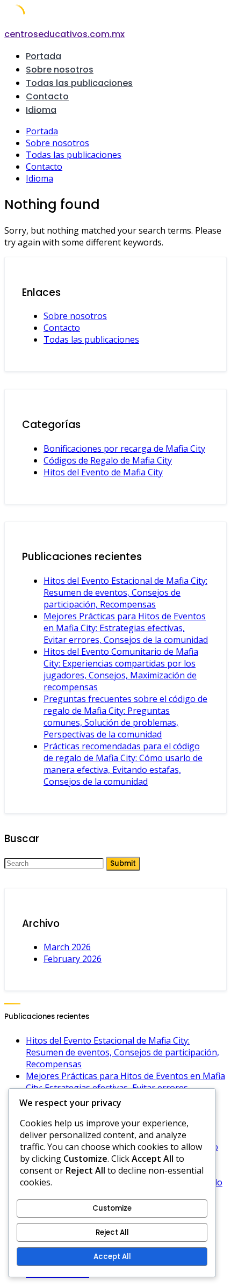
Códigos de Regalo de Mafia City (108, 460)
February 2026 (73, 959)
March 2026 (67, 947)
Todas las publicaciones (79, 83)
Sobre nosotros (59, 69)
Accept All (112, 1256)
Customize (112, 1208)
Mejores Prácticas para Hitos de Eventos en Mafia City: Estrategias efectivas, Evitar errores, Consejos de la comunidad (126, 628)
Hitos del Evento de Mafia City (103, 472)
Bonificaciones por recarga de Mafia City (124, 448)
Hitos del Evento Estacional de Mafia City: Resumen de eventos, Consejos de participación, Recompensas (125, 592)
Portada (43, 56)
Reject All (112, 1232)
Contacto (47, 96)
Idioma (41, 110)
